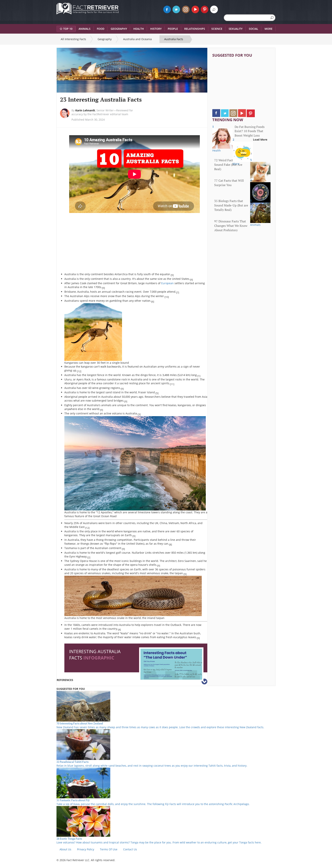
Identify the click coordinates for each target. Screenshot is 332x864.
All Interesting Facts (73, 39)
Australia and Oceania (137, 39)
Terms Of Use (108, 849)
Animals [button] (84, 29)
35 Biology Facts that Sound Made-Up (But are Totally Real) (231, 205)
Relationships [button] (194, 29)
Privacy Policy (85, 849)
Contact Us (130, 849)
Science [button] (216, 29)
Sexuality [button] (235, 29)
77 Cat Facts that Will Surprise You (229, 182)
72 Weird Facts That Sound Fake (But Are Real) (228, 164)
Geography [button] (119, 29)
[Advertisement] (96, 244)
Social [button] (253, 29)
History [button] (156, 29)
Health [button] (138, 29)
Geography (105, 39)
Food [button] (100, 29)
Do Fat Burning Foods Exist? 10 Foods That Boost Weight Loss (250, 131)
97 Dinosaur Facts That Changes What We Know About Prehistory (230, 225)
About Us (65, 849)
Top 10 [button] (67, 29)
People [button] (173, 29)
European (167, 283)
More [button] (268, 29)
